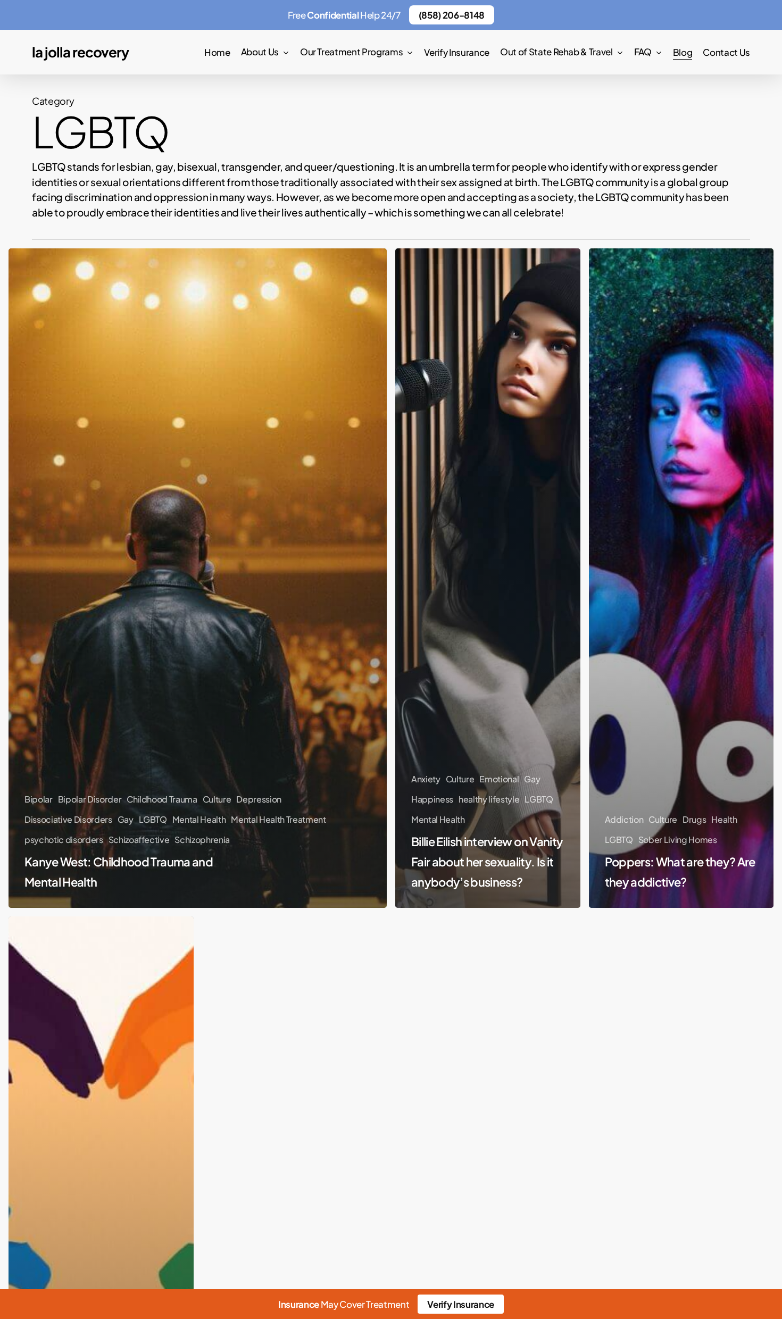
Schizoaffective (139, 839)
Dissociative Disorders (68, 819)
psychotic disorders (63, 839)
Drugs (694, 819)
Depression (258, 799)
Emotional (499, 778)
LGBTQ (153, 819)
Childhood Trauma (162, 799)
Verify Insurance (460, 1304)
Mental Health (199, 819)
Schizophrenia (202, 839)
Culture (217, 799)
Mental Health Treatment (278, 819)
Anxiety (425, 778)
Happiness (432, 799)
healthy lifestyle (489, 799)
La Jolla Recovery (80, 52)
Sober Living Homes (677, 839)
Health (724, 819)
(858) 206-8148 (452, 15)
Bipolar (38, 799)
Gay (126, 819)
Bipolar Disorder (90, 799)
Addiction (624, 819)
